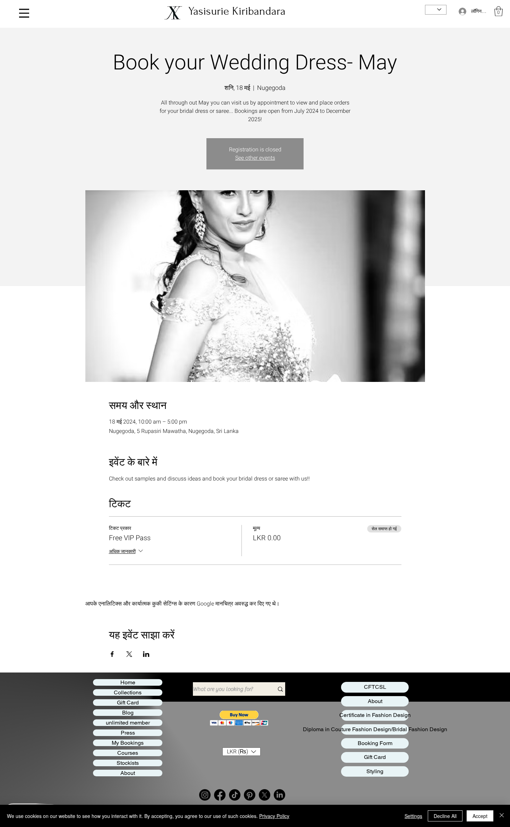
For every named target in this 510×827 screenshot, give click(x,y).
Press (128, 732)
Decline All (445, 815)
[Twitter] (264, 795)
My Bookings (128, 743)
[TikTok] (234, 795)
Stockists (128, 763)
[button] (498, 11)
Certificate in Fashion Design (375, 715)
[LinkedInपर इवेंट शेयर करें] (146, 654)
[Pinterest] (249, 795)
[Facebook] (220, 795)
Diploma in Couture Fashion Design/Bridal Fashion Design (375, 729)
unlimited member (128, 722)
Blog (128, 712)
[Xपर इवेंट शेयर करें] (129, 654)
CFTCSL (375, 687)
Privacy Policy (274, 815)
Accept (480, 815)
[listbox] (241, 751)
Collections (128, 692)
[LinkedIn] (279, 795)
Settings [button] (413, 815)
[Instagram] (205, 795)
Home (127, 682)
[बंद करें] (502, 815)
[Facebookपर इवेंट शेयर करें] (112, 654)
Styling (374, 771)
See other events (255, 158)
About (127, 773)
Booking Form (375, 743)
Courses (127, 753)
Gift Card (128, 702)
